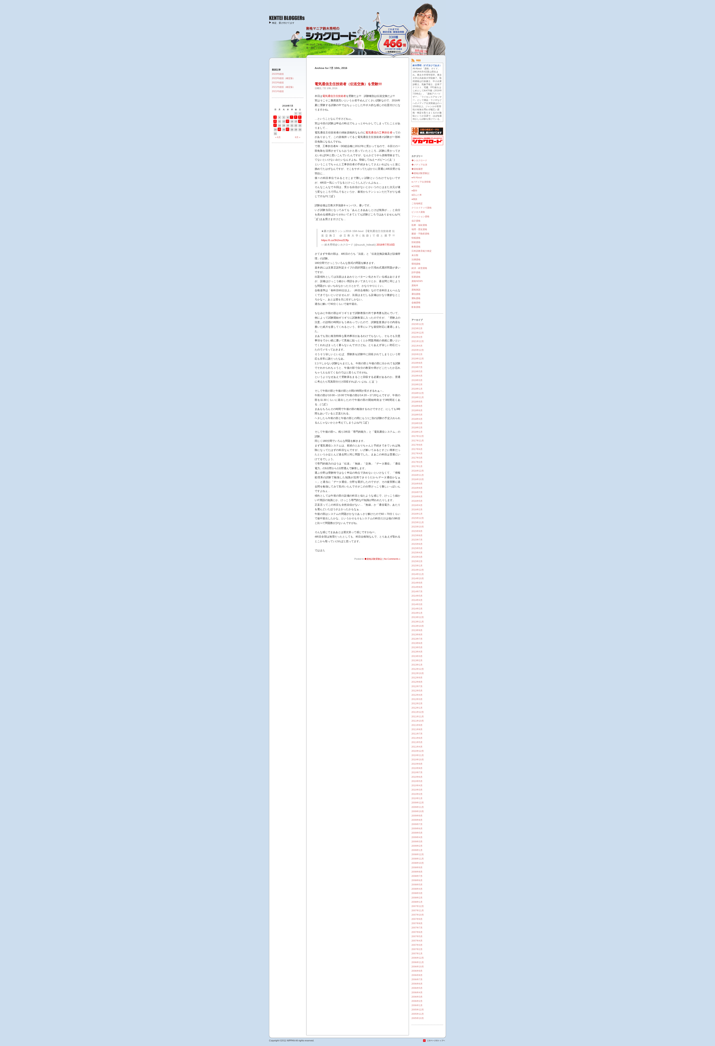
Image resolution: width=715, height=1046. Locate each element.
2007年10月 (417, 915)
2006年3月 (416, 997)
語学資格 (415, 272)
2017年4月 (416, 453)
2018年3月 (416, 423)
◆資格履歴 (417, 169)
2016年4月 (416, 505)
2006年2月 (416, 1001)
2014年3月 (416, 604)
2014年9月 (416, 583)
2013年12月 (417, 617)
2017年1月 (416, 466)
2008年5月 (416, 884)
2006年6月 (416, 983)
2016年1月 (416, 514)
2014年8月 (416, 587)
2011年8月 (416, 729)
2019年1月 (416, 389)
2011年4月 (416, 746)
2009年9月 (416, 815)
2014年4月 (416, 600)
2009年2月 (416, 846)
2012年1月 (416, 708)
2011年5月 (416, 742)
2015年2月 (416, 561)
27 (287, 129)
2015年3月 (416, 557)
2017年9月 (416, 445)
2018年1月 (416, 432)
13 (287, 121)
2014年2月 (416, 608)
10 (275, 121)
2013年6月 (416, 643)
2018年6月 (416, 410)
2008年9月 (416, 867)
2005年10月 (417, 1018)
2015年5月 (416, 548)
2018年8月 (416, 406)
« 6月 (278, 137)
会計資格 (415, 220)
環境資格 (415, 264)
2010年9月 (416, 764)
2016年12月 (417, 471)
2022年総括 (278, 82)
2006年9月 (416, 971)
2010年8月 (416, 768)
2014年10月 (417, 578)
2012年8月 (416, 682)
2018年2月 (416, 427)
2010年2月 (416, 794)
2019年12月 (417, 358)
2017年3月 (416, 457)
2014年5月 (416, 596)
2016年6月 (416, 496)
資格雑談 (415, 289)
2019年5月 (416, 371)
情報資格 (415, 238)
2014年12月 (417, 570)
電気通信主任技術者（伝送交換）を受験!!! (348, 84)
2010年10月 (417, 759)
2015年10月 (417, 526)
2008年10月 (417, 863)
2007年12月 (417, 906)
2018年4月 (416, 419)
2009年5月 (416, 833)
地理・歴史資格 (419, 229)
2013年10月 (417, 626)
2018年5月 (416, 414)
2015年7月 (416, 539)
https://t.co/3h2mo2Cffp (335, 240)
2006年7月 (416, 979)
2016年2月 (416, 509)
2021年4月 (416, 346)
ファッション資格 (420, 216)
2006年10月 (417, 966)
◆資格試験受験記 (373, 559)
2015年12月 (417, 518)
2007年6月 (416, 932)
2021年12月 (417, 341)
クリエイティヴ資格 (421, 207)
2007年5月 (416, 936)
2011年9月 (416, 725)
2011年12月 (417, 712)
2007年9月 (416, 919)
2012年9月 (416, 677)
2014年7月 (416, 591)
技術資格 (415, 242)
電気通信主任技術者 (334, 95)
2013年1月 (416, 664)
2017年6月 (416, 449)
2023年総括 (278, 74)
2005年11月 (417, 1014)
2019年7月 (416, 367)
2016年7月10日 (385, 244)
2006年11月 (417, 962)
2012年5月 (416, 690)
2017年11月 (417, 440)
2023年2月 (416, 328)
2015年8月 (416, 535)
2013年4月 (416, 651)
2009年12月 (417, 802)
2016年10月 (417, 479)
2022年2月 (416, 337)
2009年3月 (416, 841)
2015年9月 (416, 531)
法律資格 (415, 259)
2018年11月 (417, 397)
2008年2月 (416, 897)
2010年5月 (416, 781)
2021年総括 (278, 91)
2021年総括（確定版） (283, 87)
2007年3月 (416, 945)
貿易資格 (415, 277)
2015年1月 (416, 565)
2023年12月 (417, 324)
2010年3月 (416, 790)
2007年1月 (416, 953)
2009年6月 (416, 828)
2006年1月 (416, 1005)
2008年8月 (416, 871)
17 (275, 125)
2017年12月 (417, 436)
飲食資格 (415, 307)
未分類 (414, 255)
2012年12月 (417, 669)
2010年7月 (416, 772)
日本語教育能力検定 (421, 251)
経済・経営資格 (419, 268)
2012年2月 (416, 703)
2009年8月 (416, 820)
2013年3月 (416, 656)
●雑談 (414, 199)
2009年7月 (416, 824)
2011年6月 (416, 738)
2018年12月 (417, 393)
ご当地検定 (417, 203)
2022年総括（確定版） (283, 78)
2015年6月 (416, 544)
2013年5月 (416, 647)
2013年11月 (417, 621)
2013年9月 (416, 630)
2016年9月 (416, 483)
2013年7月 (416, 639)
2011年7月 (416, 733)
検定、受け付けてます (283, 23)
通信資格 (415, 294)
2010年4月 (416, 785)
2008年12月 (417, 854)
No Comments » (392, 559)
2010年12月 (417, 751)
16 (300, 121)
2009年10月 (417, 811)
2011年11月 (417, 716)
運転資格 (415, 298)
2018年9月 (416, 401)
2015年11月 (417, 522)
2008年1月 (416, 902)
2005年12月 (417, 1009)
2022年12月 (417, 332)
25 (279, 129)
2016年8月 (416, 488)
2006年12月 (417, 958)
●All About (416, 177)
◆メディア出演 (419, 164)
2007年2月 (416, 949)
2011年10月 (417, 721)
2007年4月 (416, 940)
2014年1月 (416, 613)
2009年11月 (417, 807)
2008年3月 (416, 893)
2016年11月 (417, 475)
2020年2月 (416, 354)
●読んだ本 (416, 195)
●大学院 (415, 186)
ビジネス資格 (418, 212)
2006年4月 (416, 992)
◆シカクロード (419, 160)
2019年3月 (416, 380)
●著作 (414, 190)
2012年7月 (416, 686)
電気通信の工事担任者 (379, 132)
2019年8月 (416, 363)
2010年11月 (417, 755)
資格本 (414, 285)
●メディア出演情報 (421, 182)
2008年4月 (416, 889)
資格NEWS (417, 281)
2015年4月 (416, 552)
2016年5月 (416, 501)
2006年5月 (416, 988)
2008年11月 (417, 858)
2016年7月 (416, 492)
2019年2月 (416, 384)
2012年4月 (416, 695)
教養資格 (415, 246)
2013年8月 (416, 634)
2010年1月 (416, 798)
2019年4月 (416, 376)
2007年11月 (417, 910)
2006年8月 (416, 975)
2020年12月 (417, 350)
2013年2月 (416, 660)
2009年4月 (416, 837)
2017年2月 (416, 462)
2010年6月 (416, 777)
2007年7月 (416, 927)
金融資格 (415, 302)
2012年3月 (416, 699)
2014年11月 (417, 574)
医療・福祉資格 (419, 225)
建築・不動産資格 (420, 233)
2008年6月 (416, 880)
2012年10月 (417, 673)
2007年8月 (416, 923)
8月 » (297, 137)
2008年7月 (416, 876)
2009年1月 (416, 850)
